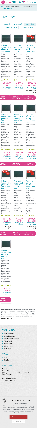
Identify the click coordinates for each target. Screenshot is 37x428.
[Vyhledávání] (20, 2)
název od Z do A (11, 27)
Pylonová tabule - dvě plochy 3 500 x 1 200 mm (30, 49)
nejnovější (30, 24)
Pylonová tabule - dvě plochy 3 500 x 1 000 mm (6, 118)
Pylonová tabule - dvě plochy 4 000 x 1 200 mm (6, 49)
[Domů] (2, 6)
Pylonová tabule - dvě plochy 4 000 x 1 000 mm (18, 49)
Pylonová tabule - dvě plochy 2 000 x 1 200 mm (30, 185)
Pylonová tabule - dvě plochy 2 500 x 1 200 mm (6, 185)
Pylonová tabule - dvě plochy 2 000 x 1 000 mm (6, 254)
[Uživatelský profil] (27, 2)
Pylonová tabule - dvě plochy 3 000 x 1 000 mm (30, 118)
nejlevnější (18, 24)
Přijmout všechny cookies (18, 416)
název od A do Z (29, 27)
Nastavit (18, 421)
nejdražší (7, 24)
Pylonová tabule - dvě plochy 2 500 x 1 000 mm (18, 185)
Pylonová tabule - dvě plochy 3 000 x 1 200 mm (18, 118)
